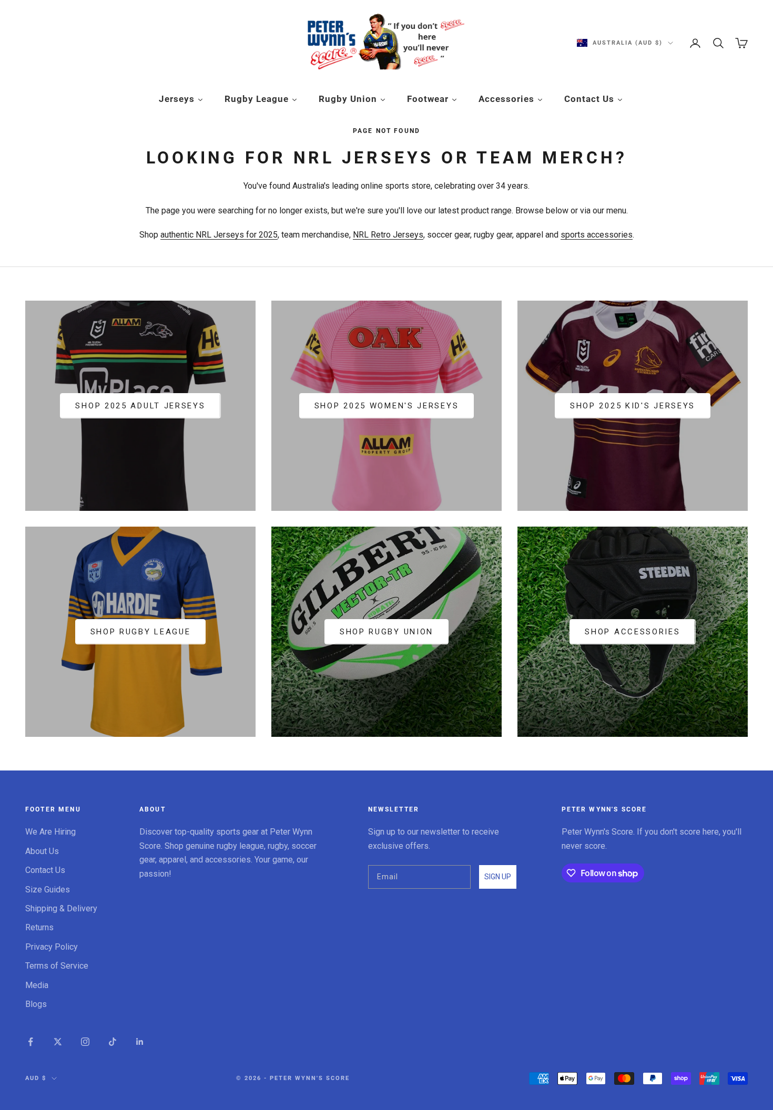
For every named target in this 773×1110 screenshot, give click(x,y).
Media (36, 985)
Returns (39, 927)
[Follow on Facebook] (30, 1041)
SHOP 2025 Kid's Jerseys (632, 405)
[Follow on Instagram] (85, 1041)
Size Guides (47, 890)
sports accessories (597, 235)
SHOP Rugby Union (386, 631)
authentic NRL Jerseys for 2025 (219, 235)
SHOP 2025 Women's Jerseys (386, 405)
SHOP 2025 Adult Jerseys (140, 405)
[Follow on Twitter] (58, 1041)
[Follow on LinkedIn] (140, 1041)
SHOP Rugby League (140, 631)
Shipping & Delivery (61, 908)
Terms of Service (56, 966)
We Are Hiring (50, 832)
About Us (42, 851)
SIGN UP (497, 876)
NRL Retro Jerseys (388, 235)
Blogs (36, 1004)
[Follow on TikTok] (112, 1041)
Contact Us (45, 870)
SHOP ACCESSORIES (632, 631)
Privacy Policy (51, 947)
